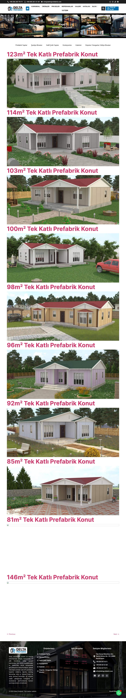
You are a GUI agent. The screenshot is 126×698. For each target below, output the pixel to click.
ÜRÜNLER (45, 6)
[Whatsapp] (110, 2)
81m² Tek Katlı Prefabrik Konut (50, 519)
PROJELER (56, 6)
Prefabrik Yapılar (21, 45)
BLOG (94, 6)
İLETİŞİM (65, 10)
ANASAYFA (56, 27)
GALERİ (78, 6)
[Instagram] (112, 2)
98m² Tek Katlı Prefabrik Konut (51, 286)
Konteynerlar (67, 45)
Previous (11, 634)
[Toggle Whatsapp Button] (119, 693)
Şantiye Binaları (36, 45)
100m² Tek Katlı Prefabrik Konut (52, 228)
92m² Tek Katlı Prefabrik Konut (51, 403)
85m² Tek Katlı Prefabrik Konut (51, 461)
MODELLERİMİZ (67, 27)
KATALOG (86, 6)
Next (116, 634)
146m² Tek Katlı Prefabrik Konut (52, 577)
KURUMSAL (35, 6)
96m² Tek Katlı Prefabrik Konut (51, 345)
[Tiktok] (115, 2)
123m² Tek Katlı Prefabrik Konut (52, 54)
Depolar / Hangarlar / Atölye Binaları (98, 45)
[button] (103, 8)
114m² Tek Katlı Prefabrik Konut (52, 112)
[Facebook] (118, 2)
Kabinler (79, 45)
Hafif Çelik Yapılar (52, 45)
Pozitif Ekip (113, 691)
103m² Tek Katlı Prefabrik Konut (52, 170)
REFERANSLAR (67, 6)
